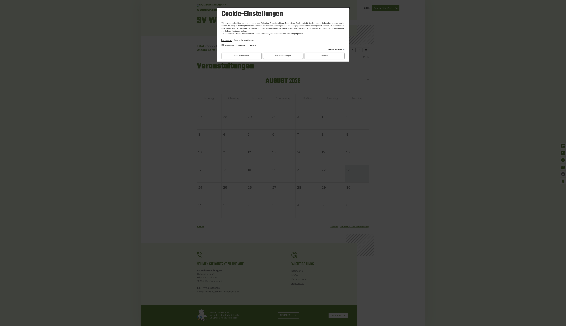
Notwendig (229, 45)
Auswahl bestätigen (283, 56)
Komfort (241, 45)
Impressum (227, 40)
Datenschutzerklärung (243, 40)
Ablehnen (324, 56)
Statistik (252, 45)
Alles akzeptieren (241, 56)
